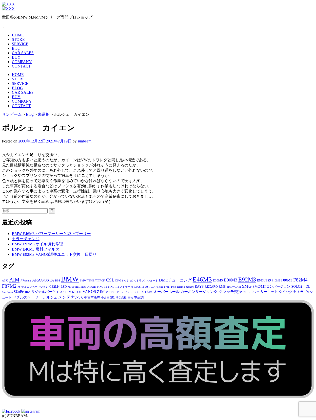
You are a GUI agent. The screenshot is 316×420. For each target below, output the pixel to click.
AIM (14, 280)
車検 (130, 297)
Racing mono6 (185, 286)
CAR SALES (23, 53)
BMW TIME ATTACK (92, 280)
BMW (70, 279)
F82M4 (300, 279)
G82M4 (54, 286)
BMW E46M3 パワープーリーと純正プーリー (51, 234)
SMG (247, 286)
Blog (16, 48)
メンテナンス (70, 297)
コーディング (251, 292)
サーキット (269, 292)
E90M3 (230, 280)
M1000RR (73, 286)
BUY (16, 57)
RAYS (199, 286)
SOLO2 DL (300, 286)
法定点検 (121, 297)
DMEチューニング (175, 280)
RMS (222, 286)
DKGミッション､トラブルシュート (136, 280)
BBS (57, 280)
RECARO (211, 286)
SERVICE (20, 44)
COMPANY (22, 62)
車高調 (139, 297)
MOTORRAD (88, 286)
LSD (64, 286)
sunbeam (84, 141)
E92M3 (247, 279)
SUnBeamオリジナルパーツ (35, 292)
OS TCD (150, 286)
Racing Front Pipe (166, 286)
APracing (25, 280)
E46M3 (202, 279)
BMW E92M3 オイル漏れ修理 (37, 244)
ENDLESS (264, 280)
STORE (18, 39)
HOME (18, 35)
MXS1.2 (139, 286)
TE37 (60, 292)
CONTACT (21, 66)
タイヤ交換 (287, 292)
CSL (110, 280)
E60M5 (218, 280)
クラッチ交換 (230, 291)
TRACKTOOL (73, 292)
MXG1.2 (102, 286)
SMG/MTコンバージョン (271, 286)
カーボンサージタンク (198, 291)
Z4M (100, 291)
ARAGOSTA (43, 280)
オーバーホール (166, 291)
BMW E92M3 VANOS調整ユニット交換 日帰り (54, 254)
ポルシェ (50, 297)
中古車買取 (108, 297)
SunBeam (7, 292)
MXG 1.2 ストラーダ (120, 286)
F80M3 (286, 280)
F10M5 (276, 280)
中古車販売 (92, 297)
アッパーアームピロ (117, 292)
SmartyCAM (234, 286)
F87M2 (9, 286)
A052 (5, 280)
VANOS (89, 291)
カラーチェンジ (26, 239)
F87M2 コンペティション (33, 286)
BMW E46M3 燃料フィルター (37, 249)
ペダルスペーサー (27, 297)
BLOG (17, 88)
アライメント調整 (142, 292)
